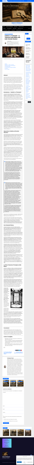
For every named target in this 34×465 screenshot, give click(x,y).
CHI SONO (4, 28)
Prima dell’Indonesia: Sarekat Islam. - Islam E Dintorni (28, 73)
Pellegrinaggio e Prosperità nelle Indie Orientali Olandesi (28, 48)
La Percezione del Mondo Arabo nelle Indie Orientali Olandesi (8, 353)
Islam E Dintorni (17, 23)
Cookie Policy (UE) (20, 28)
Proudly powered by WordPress (5, 462)
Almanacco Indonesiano (9, 26)
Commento (4, 392)
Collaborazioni (9, 28)
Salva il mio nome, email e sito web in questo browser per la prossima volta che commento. (12, 417)
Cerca (26, 33)
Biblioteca (15, 26)
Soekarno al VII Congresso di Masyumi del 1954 (28, 54)
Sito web (4, 412)
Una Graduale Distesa (7, 66)
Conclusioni (6, 68)
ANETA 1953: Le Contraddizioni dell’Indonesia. (28, 57)
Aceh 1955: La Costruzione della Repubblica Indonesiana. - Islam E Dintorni (28, 87)
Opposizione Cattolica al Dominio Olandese (10, 65)
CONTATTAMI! (14, 28)
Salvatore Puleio (11, 358)
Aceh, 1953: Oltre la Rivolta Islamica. (28, 97)
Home (4, 26)
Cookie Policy (24, 463)
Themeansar (13, 462)
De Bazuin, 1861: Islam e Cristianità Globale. (28, 45)
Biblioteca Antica (21, 26)
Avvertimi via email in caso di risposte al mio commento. (10, 419)
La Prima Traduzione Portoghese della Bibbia (10, 67)
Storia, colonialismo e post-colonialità (6, 381)
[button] (32, 456)
